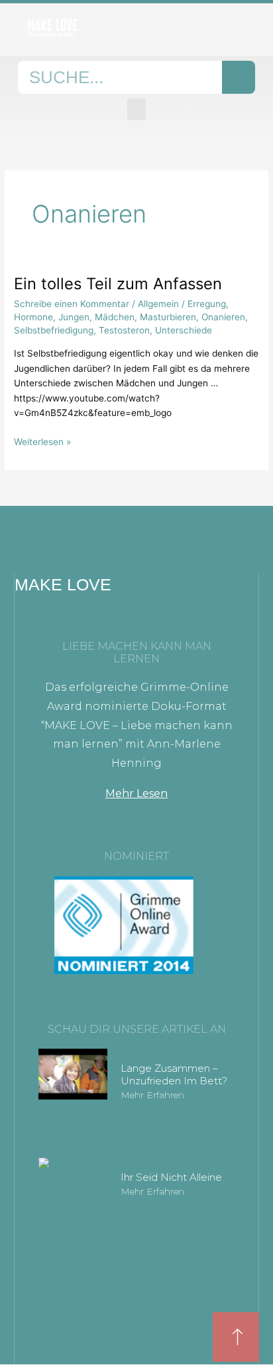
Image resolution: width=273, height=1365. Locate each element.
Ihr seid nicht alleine (171, 1177)
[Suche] (238, 77)
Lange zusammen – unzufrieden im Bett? (174, 1075)
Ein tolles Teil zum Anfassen (118, 283)
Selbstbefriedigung (53, 330)
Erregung (207, 303)
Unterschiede (183, 330)
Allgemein (158, 303)
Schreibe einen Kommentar (71, 303)
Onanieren (223, 317)
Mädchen (115, 317)
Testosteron (124, 330)
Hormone (33, 317)
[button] (136, 109)
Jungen (73, 317)
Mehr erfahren (152, 1095)
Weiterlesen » (42, 441)
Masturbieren (168, 317)
